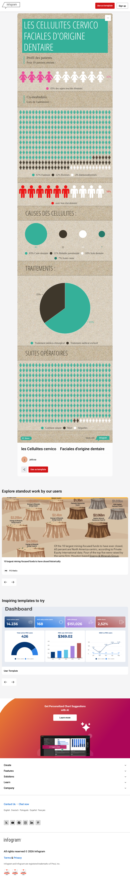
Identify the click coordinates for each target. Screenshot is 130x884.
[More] (108, 18)
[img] (36, 77)
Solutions (9, 776)
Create (7, 765)
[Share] (24, 470)
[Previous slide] (6, 582)
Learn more (65, 717)
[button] (65, 88)
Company (9, 787)
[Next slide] (13, 582)
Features (9, 770)
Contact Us (10, 804)
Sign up (122, 6)
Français (41, 810)
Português (24, 810)
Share (27, 438)
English (7, 810)
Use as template (105, 5)
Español (33, 810)
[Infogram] (11, 5)
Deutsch (15, 810)
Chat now (24, 804)
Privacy (18, 857)
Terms (7, 857)
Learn (7, 782)
